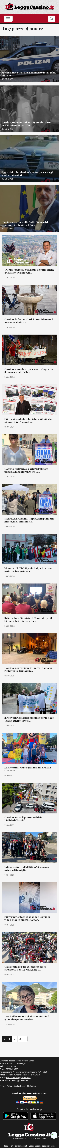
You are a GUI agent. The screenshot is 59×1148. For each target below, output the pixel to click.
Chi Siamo (31, 1086)
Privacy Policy (6, 1086)
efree (53, 1146)
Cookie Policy (19, 1086)
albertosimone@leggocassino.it (14, 1080)
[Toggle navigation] (8, 19)
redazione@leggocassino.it (18, 1077)
